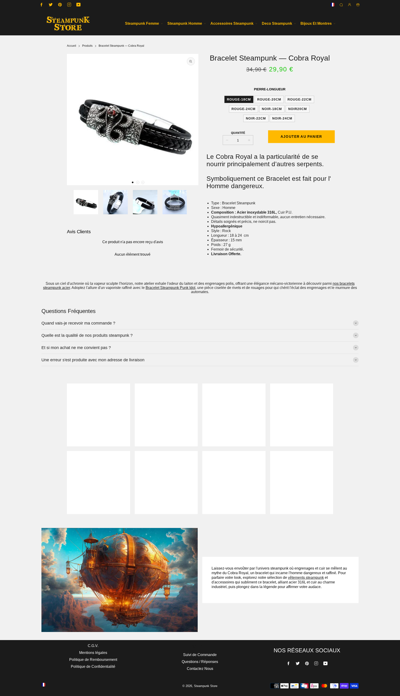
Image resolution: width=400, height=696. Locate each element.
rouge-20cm (269, 99)
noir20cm (297, 109)
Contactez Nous (200, 669)
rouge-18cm (239, 99)
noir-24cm (282, 118)
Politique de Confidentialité (93, 666)
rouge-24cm (243, 109)
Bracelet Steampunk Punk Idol (170, 288)
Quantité (238, 133)
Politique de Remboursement (93, 660)
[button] (132, 182)
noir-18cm (272, 109)
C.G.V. (93, 646)
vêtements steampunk (306, 577)
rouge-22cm (300, 99)
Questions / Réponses (200, 662)
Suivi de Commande (200, 655)
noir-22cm (256, 118)
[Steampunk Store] (68, 23)
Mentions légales (93, 653)
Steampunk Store (205, 686)
